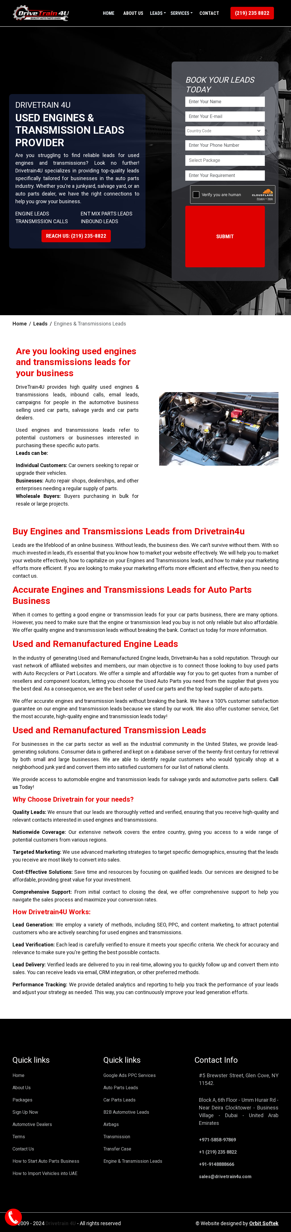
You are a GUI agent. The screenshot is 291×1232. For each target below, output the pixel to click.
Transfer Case (117, 1149)
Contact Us (23, 1149)
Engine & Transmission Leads (132, 1161)
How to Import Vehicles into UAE (45, 1173)
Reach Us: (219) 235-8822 (76, 236)
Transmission (116, 1136)
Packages (22, 1100)
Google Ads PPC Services (129, 1075)
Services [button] (180, 13)
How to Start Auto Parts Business (46, 1161)
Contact (209, 13)
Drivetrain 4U (60, 1223)
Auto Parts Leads (120, 1087)
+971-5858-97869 (217, 1140)
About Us (133, 13)
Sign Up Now (25, 1112)
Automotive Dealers (32, 1124)
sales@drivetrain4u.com (225, 1176)
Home (108, 13)
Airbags (111, 1124)
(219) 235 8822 (252, 13)
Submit (225, 236)
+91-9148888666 (216, 1164)
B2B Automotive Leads (126, 1112)
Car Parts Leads (119, 1100)
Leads (40, 324)
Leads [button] (156, 13)
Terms (19, 1136)
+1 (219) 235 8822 (218, 1152)
